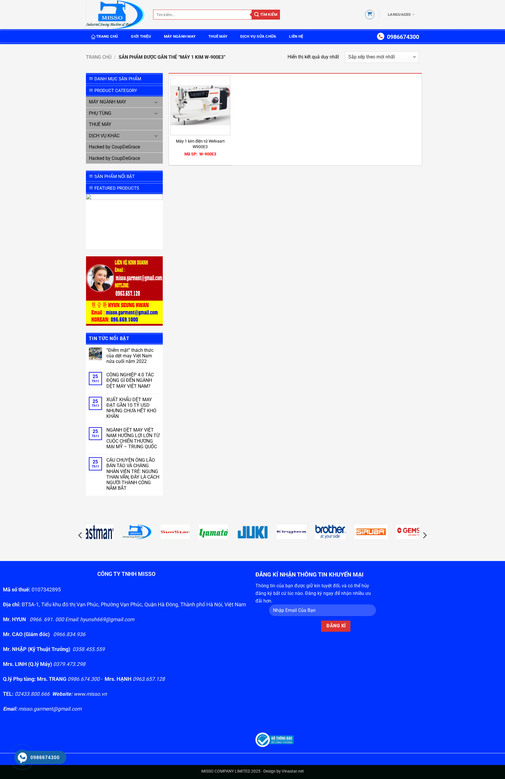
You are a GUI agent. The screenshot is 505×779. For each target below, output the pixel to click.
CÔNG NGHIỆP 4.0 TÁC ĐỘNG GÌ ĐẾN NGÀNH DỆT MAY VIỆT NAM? (130, 380)
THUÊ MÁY (217, 36)
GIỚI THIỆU (141, 36)
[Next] (424, 535)
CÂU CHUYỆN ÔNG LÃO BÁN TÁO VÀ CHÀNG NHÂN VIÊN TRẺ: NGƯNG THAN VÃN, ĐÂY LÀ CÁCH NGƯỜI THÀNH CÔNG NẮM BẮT (132, 474)
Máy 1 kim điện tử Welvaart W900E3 (200, 144)
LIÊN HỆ (296, 36)
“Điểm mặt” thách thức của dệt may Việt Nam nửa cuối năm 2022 (129, 355)
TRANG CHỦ (107, 36)
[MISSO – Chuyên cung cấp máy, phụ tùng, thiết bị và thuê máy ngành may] (115, 14)
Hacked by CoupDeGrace (114, 147)
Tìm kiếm (268, 14)
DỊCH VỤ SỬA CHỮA (258, 36)
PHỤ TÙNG (100, 113)
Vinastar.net (293, 771)
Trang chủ (98, 57)
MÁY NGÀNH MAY (180, 36)
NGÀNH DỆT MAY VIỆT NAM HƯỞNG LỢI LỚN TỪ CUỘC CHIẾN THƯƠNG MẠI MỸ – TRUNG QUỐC (133, 438)
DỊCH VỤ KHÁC (104, 136)
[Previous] (80, 535)
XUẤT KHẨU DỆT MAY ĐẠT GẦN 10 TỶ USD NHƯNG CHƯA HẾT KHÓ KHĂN (131, 408)
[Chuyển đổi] (156, 101)
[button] (369, 14)
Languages (399, 14)
